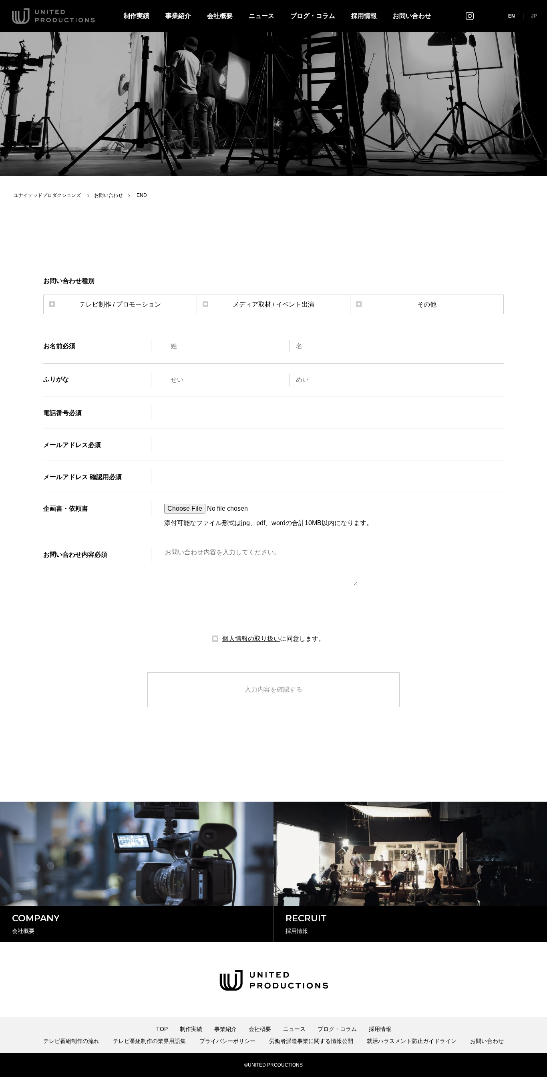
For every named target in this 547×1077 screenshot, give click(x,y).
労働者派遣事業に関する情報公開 (311, 1041)
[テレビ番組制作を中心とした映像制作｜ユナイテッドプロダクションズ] (53, 16)
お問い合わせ (412, 15)
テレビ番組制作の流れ (71, 1041)
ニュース (261, 15)
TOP (162, 1029)
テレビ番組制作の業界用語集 (149, 1041)
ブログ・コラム (312, 15)
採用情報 (364, 15)
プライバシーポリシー (227, 1041)
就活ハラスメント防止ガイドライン (412, 1041)
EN (511, 16)
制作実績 (136, 15)
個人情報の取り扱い (251, 638)
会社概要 (220, 15)
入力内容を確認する (273, 689)
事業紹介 (178, 15)
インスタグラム (469, 15)
